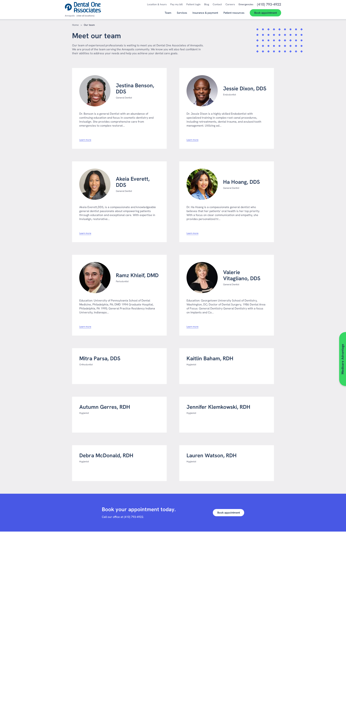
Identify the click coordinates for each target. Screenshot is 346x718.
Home (75, 25)
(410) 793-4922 (133, 517)
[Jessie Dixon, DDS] (202, 90)
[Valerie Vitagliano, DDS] (202, 277)
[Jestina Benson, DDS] (94, 90)
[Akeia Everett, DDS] (94, 184)
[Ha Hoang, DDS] (202, 184)
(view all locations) (85, 15)
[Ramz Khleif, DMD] (94, 277)
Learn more (85, 139)
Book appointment (228, 512)
